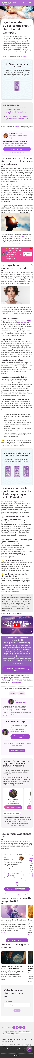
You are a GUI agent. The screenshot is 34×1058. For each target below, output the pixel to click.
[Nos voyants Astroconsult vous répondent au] (27, 3)
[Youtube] (20, 1027)
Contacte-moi (27, 254)
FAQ (3, 1033)
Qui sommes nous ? (25, 1032)
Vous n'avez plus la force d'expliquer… (16, 142)
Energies (12, 693)
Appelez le (16, 889)
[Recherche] (23, 3)
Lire (2, 933)
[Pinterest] (23, 1027)
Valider (17, 1010)
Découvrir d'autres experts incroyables (17, 894)
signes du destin (16, 682)
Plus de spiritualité (14, 940)
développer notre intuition (17, 236)
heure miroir (22, 322)
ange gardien (15, 126)
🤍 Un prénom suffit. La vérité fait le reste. (13, 145)
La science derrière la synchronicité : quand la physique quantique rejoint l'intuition (17, 118)
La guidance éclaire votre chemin (16, 669)
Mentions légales (7, 1039)
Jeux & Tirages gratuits (13, 1033)
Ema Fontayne (13, 799)
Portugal (26, 1045)
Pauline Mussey (24, 56)
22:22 (8, 326)
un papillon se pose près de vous (21, 366)
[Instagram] (17, 1027)
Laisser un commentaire (17, 750)
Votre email (8, 1001)
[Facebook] (13, 1027)
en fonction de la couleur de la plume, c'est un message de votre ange (16, 345)
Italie (19, 1045)
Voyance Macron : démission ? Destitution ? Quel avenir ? (12, 967)
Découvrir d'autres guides (12, 813)
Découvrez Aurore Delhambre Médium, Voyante (13, 875)
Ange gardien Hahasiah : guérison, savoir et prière (13, 921)
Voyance (21, 693)
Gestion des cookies (20, 1039)
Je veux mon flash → (17, 149)
